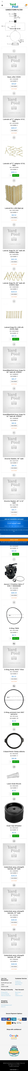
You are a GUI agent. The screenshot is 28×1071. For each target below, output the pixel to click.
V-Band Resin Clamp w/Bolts (14, 751)
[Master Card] (8, 1019)
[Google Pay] (19, 1023)
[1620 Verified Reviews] (14, 1056)
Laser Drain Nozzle (14, 784)
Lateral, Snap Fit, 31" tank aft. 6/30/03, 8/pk (14, 251)
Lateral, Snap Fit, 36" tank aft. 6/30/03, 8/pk (14, 284)
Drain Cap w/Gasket (14, 826)
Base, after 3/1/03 (14, 77)
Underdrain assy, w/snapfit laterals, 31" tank (14, 912)
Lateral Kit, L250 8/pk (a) (14, 208)
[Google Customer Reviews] (13, 1037)
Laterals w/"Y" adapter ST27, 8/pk (14, 120)
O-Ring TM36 (14, 628)
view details (14, 86)
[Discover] (19, 1019)
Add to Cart (15, 175)
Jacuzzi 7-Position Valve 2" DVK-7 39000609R (14, 585)
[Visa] (3, 1019)
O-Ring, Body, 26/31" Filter (14, 669)
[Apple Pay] (14, 1023)
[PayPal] (24, 1019)
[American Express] (14, 1019)
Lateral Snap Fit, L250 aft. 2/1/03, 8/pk (14, 328)
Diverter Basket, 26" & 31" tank (14, 502)
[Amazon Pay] (8, 1023)
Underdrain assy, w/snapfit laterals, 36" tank (14, 956)
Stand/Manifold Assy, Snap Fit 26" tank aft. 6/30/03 (14, 371)
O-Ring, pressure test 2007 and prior (14, 713)
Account (22, 1)
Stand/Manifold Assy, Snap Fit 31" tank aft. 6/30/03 (14, 415)
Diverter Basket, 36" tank (14, 459)
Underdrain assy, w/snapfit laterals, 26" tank (14, 868)
